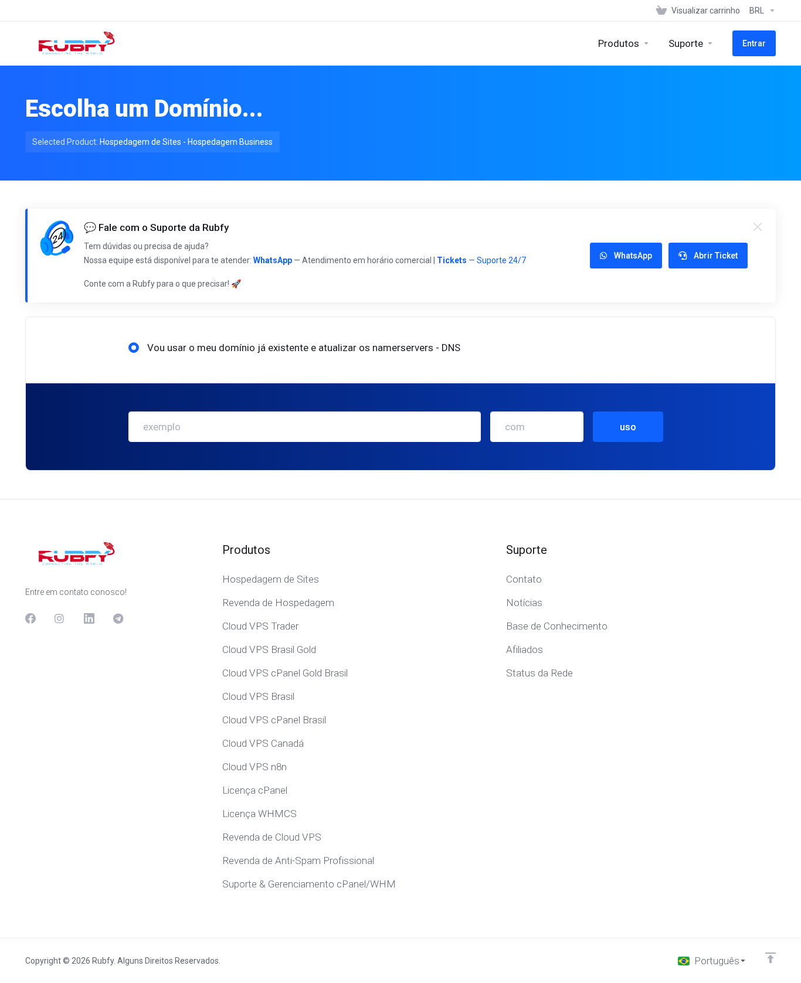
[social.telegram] (118, 618)
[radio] (133, 347)
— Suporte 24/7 (496, 260)
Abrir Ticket (716, 255)
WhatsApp (272, 260)
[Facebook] (30, 618)
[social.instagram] (59, 618)
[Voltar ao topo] (770, 958)
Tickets (452, 260)
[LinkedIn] (89, 618)
